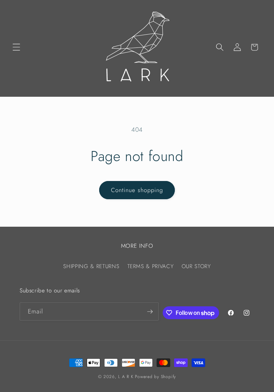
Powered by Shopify (155, 376)
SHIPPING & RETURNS (91, 266)
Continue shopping (137, 190)
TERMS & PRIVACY (150, 266)
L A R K (125, 376)
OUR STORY (196, 266)
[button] (16, 47)
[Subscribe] (149, 311)
